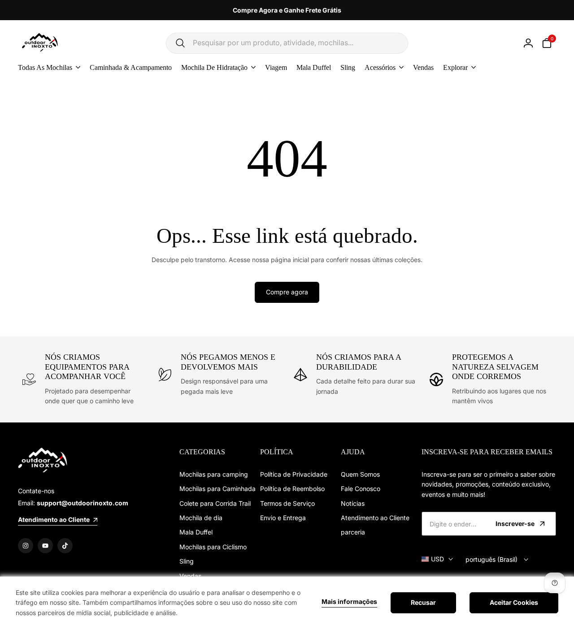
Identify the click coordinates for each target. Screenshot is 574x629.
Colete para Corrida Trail (215, 503)
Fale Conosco (360, 488)
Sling (186, 561)
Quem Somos (360, 474)
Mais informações (349, 601)
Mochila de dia (200, 517)
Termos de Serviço (287, 503)
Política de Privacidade (293, 474)
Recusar (423, 602)
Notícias (353, 503)
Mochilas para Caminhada (217, 488)
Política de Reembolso (292, 488)
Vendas (190, 576)
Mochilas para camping (213, 474)
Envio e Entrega (283, 517)
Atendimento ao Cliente (375, 517)
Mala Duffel (196, 532)
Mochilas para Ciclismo (213, 547)
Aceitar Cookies (514, 602)
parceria (353, 532)
